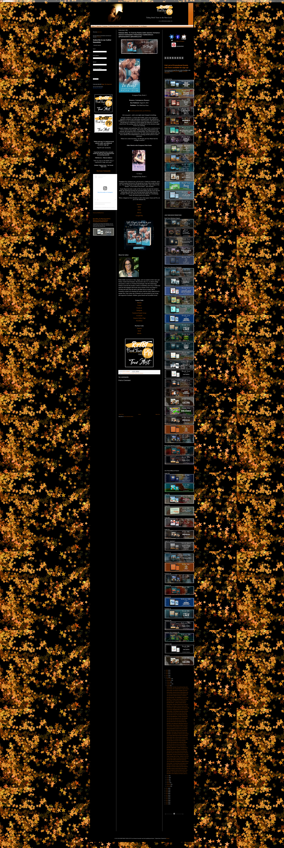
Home (93, 26)
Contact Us (124, 26)
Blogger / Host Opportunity (106, 84)
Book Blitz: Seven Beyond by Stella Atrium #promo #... (177, 723)
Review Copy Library (114, 26)
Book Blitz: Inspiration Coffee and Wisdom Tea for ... (177, 764)
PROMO (132, 373)
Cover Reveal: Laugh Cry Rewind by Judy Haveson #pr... (178, 707)
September (169, 683)
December (169, 678)
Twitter (139, 305)
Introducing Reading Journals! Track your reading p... (177, 728)
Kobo (139, 209)
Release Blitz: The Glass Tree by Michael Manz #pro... (177, 687)
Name (94, 48)
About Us (99, 26)
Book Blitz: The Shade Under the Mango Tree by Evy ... (178, 699)
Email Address (96, 55)
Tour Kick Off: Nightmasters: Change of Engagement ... (178, 716)
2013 (167, 802)
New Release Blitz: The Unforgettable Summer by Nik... (178, 697)
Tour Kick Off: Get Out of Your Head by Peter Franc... (177, 721)
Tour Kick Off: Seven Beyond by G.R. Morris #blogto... (177, 718)
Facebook (139, 308)
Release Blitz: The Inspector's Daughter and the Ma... (177, 690)
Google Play (139, 215)
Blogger (167, 838)
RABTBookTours (98, 207)
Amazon (139, 204)
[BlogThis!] (134, 371)
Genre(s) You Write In (97, 68)
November (169, 680)
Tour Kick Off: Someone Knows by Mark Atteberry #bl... (177, 694)
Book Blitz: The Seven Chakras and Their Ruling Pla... (177, 766)
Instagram (139, 310)
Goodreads (139, 315)
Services (105, 26)
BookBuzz (139, 320)
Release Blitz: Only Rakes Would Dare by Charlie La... (178, 704)
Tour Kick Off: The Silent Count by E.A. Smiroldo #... (177, 695)
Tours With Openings (134, 26)
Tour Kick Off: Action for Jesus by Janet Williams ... (177, 744)
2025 (167, 672)
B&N (139, 207)
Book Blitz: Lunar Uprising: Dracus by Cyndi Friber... (177, 771)
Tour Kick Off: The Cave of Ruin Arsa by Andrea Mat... (177, 751)
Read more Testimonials (103, 171)
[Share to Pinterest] (138, 371)
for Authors (98, 36)
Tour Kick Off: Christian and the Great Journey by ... (177, 759)
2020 (167, 790)
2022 (167, 677)
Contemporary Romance (126, 373)
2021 (167, 788)
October (168, 682)
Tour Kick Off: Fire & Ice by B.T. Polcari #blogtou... (176, 740)
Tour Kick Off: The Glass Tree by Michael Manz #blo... (177, 714)
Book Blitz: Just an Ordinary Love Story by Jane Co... (177, 773)
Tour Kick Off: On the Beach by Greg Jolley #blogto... (177, 713)
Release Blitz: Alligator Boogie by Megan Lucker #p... (177, 725)
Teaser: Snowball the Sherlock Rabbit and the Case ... (177, 770)
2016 (167, 796)
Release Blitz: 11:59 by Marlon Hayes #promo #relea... (178, 711)
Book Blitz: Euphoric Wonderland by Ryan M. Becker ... (178, 752)
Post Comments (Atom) (128, 416)
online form (99, 32)
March (168, 782)
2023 (167, 675)
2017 (167, 795)
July (168, 775)
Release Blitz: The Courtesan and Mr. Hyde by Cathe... (178, 739)
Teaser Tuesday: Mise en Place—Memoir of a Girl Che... (178, 756)
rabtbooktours (107, 207)
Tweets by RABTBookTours (98, 212)
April (168, 781)
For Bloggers (144, 26)
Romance (141, 373)
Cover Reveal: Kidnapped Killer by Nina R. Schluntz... (177, 709)
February (169, 784)
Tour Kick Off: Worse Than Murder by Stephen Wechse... (178, 761)
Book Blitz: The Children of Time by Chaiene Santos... (177, 706)
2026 (167, 670)
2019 (167, 791)
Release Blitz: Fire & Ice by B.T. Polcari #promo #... (177, 745)
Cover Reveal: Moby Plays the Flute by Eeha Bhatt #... (177, 735)
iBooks (139, 212)
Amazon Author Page (139, 318)
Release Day (137, 373)
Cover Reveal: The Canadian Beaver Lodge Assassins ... (178, 688)
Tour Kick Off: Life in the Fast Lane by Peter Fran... (177, 720)
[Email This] (132, 371)
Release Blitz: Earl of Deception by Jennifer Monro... (177, 749)
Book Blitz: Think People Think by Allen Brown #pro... (177, 732)
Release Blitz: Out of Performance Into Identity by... (177, 701)
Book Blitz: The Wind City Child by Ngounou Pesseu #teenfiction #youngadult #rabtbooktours (101, 220)
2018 (167, 793)
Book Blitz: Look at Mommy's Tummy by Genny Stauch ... (178, 733)
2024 (167, 673)
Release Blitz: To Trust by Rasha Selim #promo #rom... (178, 763)
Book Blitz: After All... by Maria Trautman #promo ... (177, 702)
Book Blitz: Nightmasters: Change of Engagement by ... (178, 747)
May (168, 779)
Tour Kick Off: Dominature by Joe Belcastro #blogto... (177, 742)
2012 (167, 803)
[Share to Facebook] (137, 371)
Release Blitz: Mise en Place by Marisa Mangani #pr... (177, 737)
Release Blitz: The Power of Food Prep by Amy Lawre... (178, 754)
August (168, 685)
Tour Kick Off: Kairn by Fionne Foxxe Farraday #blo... (177, 730)
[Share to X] (135, 371)
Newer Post (121, 414)
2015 (167, 798)
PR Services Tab (176, 71)
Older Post (158, 414)
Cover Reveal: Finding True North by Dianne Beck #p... (178, 758)
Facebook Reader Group (139, 313)
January (168, 786)
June (168, 777)
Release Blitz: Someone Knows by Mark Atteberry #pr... (178, 692)
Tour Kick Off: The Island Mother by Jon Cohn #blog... (177, 726)
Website (139, 302)
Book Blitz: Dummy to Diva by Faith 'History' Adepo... (177, 768)
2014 (167, 800)
